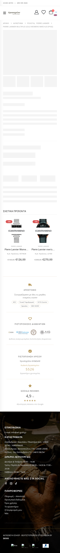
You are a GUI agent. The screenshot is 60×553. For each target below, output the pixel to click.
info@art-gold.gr (18, 432)
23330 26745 (8, 3)
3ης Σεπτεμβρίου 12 (22, 452)
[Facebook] (6, 483)
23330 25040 (42, 448)
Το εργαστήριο (11, 506)
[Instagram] (11, 483)
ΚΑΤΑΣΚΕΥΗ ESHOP (11, 535)
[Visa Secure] (14, 546)
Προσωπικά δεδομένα (15, 499)
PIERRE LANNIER (16, 246)
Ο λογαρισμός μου (13, 510)
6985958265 (17, 445)
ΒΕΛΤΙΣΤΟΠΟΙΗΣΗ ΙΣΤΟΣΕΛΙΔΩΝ (35, 535)
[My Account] (36, 12)
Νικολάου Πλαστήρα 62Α (30, 442)
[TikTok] (16, 483)
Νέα (6, 513)
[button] (5, 13)
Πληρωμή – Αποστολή (15, 496)
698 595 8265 (22, 3)
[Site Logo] (14, 13)
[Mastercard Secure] (25, 546)
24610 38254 (38, 452)
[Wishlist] (43, 12)
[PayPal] (46, 546)
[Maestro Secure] (35, 546)
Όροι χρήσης (11, 503)
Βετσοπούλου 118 (26, 448)
